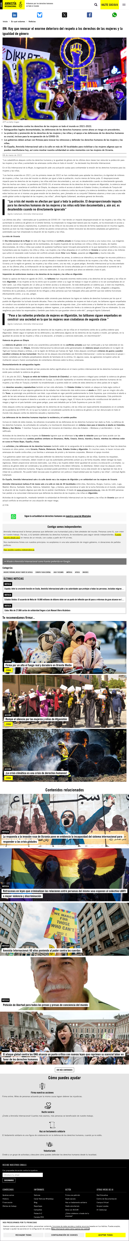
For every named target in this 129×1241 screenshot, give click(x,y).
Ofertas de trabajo (9, 1206)
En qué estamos (18, 21)
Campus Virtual (103, 1202)
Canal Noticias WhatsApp (44, 1199)
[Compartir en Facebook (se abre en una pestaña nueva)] (89, 14)
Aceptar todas (105, 1235)
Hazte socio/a (109, 5)
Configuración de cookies (64, 1235)
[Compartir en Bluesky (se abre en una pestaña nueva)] (39, 14)
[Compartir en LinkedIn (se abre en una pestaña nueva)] (14, 14)
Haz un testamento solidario (76, 1202)
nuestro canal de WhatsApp (78, 516)
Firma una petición (72, 1195)
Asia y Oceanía (58, 572)
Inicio (5, 21)
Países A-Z (38, 1213)
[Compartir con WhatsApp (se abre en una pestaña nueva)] (114, 14)
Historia (6, 1199)
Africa (77, 572)
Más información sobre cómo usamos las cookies (70, 1229)
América (69, 572)
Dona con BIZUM (71, 1210)
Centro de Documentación (107, 1199)
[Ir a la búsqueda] (95, 4)
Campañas (38, 1210)
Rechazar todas (23, 1235)
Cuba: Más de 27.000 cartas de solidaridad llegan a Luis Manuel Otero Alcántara (37, 610)
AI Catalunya (102, 1210)
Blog (35, 1202)
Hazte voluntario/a (72, 1206)
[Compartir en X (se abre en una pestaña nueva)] (64, 14)
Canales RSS (39, 1217)
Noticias (32, 21)
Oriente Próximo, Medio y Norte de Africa (18, 572)
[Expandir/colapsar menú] (124, 4)
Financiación (7, 1202)
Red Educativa (102, 1195)
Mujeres (85, 572)
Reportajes (38, 1206)
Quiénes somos (8, 1195)
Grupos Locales (102, 1206)
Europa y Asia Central (43, 572)
